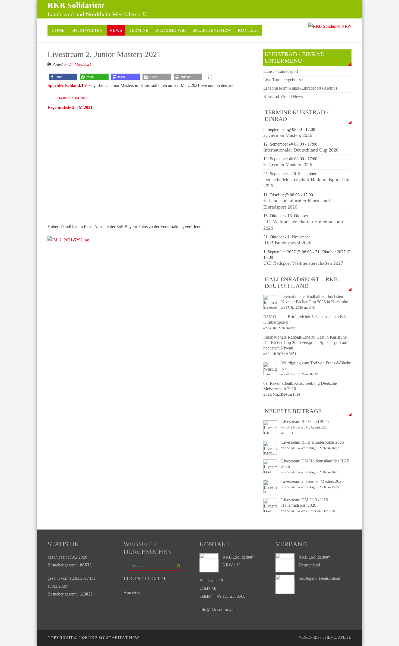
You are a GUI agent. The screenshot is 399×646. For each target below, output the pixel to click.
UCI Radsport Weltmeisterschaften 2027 (303, 263)
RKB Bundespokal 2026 (287, 242)
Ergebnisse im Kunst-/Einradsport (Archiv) (300, 88)
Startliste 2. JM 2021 (72, 98)
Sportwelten (87, 30)
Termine (138, 30)
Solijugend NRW (212, 30)
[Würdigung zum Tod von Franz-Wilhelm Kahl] (270, 373)
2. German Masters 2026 (287, 135)
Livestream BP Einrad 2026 (305, 421)
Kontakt (248, 30)
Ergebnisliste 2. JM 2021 (70, 107)
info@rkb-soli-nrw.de (217, 609)
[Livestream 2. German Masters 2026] (270, 492)
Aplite (345, 637)
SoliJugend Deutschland (319, 578)
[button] (63, 77)
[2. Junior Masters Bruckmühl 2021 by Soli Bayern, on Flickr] (68, 240)
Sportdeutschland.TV (67, 85)
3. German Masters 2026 (287, 164)
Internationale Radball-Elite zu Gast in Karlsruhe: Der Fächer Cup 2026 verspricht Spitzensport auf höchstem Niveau (305, 342)
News (116, 30)
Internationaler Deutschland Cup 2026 (300, 150)
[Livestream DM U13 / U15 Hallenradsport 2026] (270, 510)
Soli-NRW (293, 427)
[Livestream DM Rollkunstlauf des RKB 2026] (270, 471)
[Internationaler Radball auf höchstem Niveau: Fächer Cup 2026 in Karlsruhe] (270, 307)
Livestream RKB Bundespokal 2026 (312, 442)
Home (58, 30)
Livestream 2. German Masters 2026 (312, 481)
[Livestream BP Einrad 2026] (270, 432)
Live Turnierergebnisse (283, 79)
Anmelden (132, 592)
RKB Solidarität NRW (113, 637)
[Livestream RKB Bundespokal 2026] (270, 453)
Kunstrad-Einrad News (283, 96)
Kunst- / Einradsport (280, 71)
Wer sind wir (170, 30)
